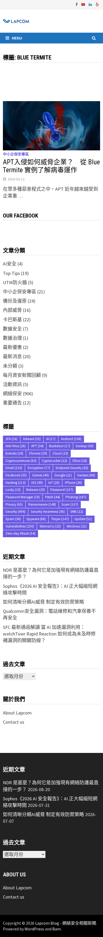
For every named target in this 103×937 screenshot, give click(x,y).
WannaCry (50, 526)
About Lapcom (17, 713)
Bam (56, 928)
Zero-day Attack (20, 533)
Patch (52, 497)
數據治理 (12, 338)
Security (15, 511)
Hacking (16, 482)
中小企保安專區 (16, 154)
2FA (11, 439)
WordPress (34, 928)
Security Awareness (48, 511)
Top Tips (11, 273)
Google (63, 475)
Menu (17, 38)
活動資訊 (12, 384)
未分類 (10, 366)
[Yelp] (97, 4)
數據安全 (12, 329)
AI (50, 439)
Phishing (75, 497)
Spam (13, 519)
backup (84, 446)
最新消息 (12, 356)
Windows (77, 526)
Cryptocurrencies (21, 460)
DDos (80, 460)
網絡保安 (12, 394)
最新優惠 (12, 347)
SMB (76, 511)
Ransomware (42, 504)
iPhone (73, 482)
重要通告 (12, 403)
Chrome (38, 453)
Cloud (60, 453)
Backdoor (59, 446)
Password (61, 489)
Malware (35, 489)
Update (83, 519)
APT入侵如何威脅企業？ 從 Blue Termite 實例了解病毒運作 (51, 166)
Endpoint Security (72, 468)
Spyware (36, 519)
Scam (70, 504)
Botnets (14, 453)
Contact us (13, 722)
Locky (13, 489)
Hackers (86, 475)
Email (14, 468)
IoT (53, 482)
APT (37, 446)
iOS (37, 482)
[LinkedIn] (90, 4)
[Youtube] (83, 4)
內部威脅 (12, 310)
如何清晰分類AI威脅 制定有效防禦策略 (43, 602)
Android (71, 439)
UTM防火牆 (15, 282)
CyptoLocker (54, 460)
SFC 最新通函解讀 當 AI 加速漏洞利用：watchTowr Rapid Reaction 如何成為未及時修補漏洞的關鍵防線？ (49, 633)
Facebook (16, 475)
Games (40, 475)
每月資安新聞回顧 (22, 375)
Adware (32, 439)
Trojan (60, 519)
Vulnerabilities (20, 526)
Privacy (14, 504)
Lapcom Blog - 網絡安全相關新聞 (65, 923)
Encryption (39, 468)
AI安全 (9, 264)
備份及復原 (15, 301)
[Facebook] (77, 4)
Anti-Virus (16, 446)
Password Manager (23, 497)
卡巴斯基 (12, 320)
